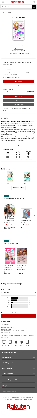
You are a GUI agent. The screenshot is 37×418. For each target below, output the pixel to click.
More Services (18, 399)
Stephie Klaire (19, 49)
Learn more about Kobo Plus (12, 77)
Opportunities (6, 357)
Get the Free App (7, 373)
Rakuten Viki (6, 397)
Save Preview (25, 53)
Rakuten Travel (8, 399)
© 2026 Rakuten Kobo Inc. (9, 391)
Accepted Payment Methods (11, 380)
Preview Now (13, 53)
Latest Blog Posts (7, 363)
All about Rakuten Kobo (9, 352)
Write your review (18, 316)
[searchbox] (18, 7)
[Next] (34, 216)
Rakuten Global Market (27, 397)
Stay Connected (7, 368)
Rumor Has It (21, 50)
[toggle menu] (2, 2)
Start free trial (18, 81)
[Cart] (33, 2)
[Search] (34, 7)
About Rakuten (28, 399)
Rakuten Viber (15, 397)
